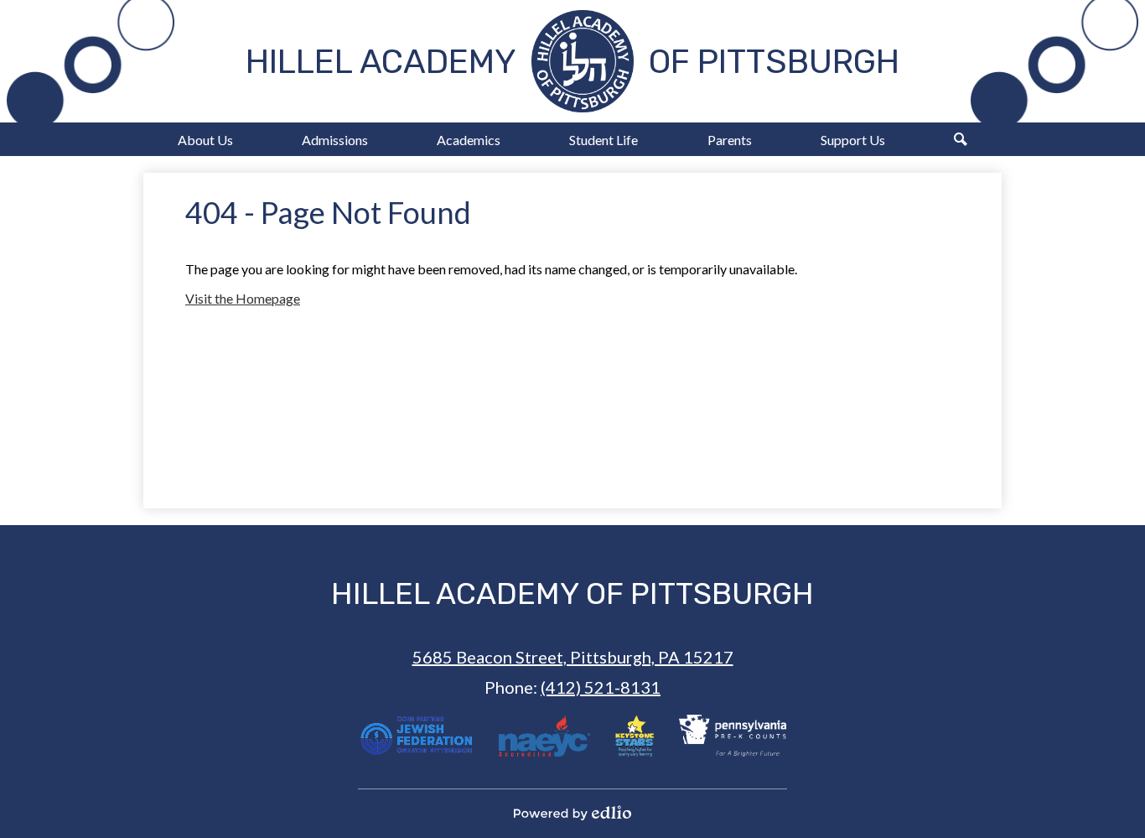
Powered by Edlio (572, 812)
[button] (205, 139)
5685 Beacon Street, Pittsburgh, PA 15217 (572, 657)
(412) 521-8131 (601, 687)
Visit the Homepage (242, 298)
